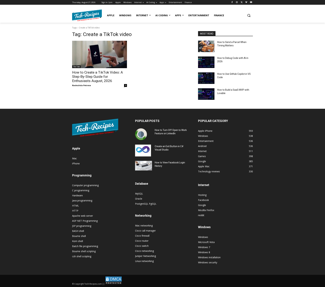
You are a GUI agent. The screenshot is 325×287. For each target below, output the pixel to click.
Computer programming (85, 185)
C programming (80, 190)
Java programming (82, 200)
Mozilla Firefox (206, 210)
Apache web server (82, 215)
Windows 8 (204, 252)
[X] (242, 2)
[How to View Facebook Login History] (143, 165)
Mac (74, 158)
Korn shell (77, 241)
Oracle (138, 198)
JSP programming (81, 225)
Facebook (203, 200)
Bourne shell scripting (84, 251)
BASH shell (78, 231)
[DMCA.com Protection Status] (113, 283)
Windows (203, 237)
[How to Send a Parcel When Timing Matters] (206, 46)
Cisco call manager (145, 230)
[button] (249, 15)
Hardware (77, 195)
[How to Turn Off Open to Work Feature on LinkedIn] (141, 134)
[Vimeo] (246, 2)
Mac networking (144, 225)
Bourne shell (79, 236)
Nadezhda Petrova (81, 85)
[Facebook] (232, 2)
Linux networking (144, 261)
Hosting (202, 195)
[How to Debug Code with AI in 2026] (206, 62)
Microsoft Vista (206, 242)
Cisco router (141, 240)
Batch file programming (85, 246)
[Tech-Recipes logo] (87, 15)
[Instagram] (237, 2)
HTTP (75, 210)
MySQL (139, 193)
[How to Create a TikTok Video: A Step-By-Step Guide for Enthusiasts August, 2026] (99, 54)
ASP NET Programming (85, 220)
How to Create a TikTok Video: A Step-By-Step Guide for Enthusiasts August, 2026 (97, 76)
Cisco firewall (142, 235)
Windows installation (209, 257)
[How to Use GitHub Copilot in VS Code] (206, 78)
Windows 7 (204, 247)
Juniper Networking (145, 256)
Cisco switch (142, 245)
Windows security (207, 262)
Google (202, 205)
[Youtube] (251, 2)
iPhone (76, 163)
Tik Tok (76, 66)
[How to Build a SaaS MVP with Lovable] (206, 94)
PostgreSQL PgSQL (145, 203)
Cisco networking (144, 250)
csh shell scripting (81, 256)
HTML (75, 205)
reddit (201, 215)
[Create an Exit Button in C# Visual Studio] (143, 150)
